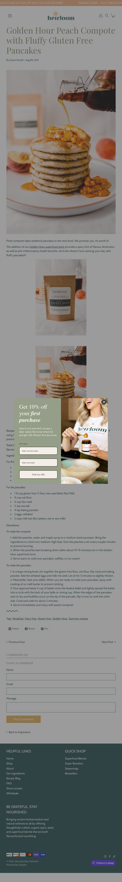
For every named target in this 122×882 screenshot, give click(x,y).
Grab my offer (38, 474)
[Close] (104, 402)
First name (23, 443)
